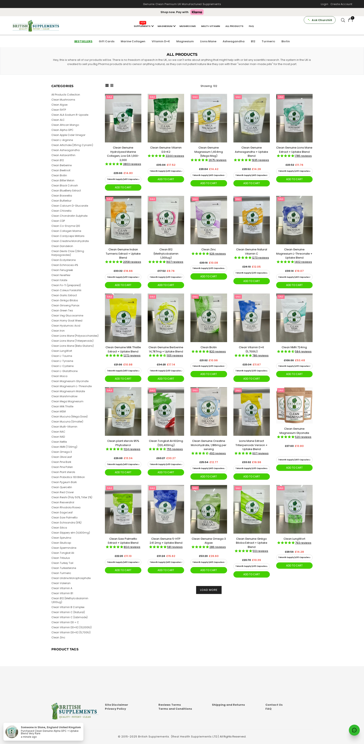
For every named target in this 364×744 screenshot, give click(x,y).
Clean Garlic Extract (64, 295)
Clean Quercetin (61, 487)
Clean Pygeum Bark (64, 482)
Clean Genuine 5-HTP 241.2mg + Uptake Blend (166, 541)
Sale (109, 97)
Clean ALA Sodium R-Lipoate (69, 115)
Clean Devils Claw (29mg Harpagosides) (67, 253)
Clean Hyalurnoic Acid (65, 325)
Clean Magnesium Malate (68, 391)
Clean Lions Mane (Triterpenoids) (72, 341)
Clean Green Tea (62, 310)
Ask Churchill (322, 20)
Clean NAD (58, 436)
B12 (253, 41)
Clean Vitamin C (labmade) (69, 617)
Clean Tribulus (60, 558)
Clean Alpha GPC (62, 130)
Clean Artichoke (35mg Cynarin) (72, 145)
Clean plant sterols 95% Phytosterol (123, 443)
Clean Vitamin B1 (62, 593)
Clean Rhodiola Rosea (65, 507)
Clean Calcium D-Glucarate (69, 205)
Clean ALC (58, 120)
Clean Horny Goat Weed (66, 320)
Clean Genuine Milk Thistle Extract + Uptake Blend (123, 349)
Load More (209, 590)
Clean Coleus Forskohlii (66, 290)
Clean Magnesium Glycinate (69, 381)
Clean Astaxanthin (63, 155)
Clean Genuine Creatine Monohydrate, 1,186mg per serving (208, 445)
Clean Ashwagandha (65, 150)
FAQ (251, 26)
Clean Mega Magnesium (67, 401)
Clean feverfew (60, 275)
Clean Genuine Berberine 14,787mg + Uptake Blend (166, 349)
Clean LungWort (294, 539)
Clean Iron (58, 330)
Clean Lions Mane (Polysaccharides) (75, 335)
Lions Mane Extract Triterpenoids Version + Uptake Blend (252, 445)
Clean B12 (57, 160)
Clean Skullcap (61, 543)
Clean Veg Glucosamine (67, 315)
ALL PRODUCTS (234, 26)
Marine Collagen (133, 41)
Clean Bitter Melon (62, 180)
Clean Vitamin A (61, 588)
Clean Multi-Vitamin (64, 426)
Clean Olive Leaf (61, 457)
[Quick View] (136, 104)
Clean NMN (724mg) (64, 447)
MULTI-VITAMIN (210, 26)
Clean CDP (58, 221)
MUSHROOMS (187, 26)
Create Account (341, 4)
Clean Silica (59, 527)
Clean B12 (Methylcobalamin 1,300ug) (165, 253)
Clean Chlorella (61, 211)
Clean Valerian (61, 583)
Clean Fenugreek (62, 270)
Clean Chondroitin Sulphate (69, 216)
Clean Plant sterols (63, 472)
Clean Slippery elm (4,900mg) (70, 532)
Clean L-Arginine (62, 140)
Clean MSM (58, 411)
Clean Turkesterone (63, 568)
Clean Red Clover (62, 492)
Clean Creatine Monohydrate (70, 241)
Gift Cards (106, 41)
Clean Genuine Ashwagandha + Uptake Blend (251, 152)
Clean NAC (58, 431)
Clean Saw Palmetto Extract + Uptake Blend (123, 541)
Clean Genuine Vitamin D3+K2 (166, 150)
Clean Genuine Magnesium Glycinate (294, 431)
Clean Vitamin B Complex (67, 607)
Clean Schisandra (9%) (66, 522)
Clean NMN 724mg (294, 347)
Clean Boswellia (61, 195)
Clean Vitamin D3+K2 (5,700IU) (71, 632)
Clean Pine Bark (61, 462)
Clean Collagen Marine (66, 231)
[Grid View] (107, 86)
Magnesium (185, 41)
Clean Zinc (208, 249)
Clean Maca (59, 376)
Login (324, 4)
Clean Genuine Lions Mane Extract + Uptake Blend (294, 150)
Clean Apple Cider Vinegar (68, 135)
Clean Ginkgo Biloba (64, 300)
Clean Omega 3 (61, 452)
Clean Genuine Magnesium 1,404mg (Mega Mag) (208, 152)
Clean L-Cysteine (62, 366)
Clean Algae (59, 104)
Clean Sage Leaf (62, 512)
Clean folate (59, 280)
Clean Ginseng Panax (65, 305)
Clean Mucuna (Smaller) (67, 421)
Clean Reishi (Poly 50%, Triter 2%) (71, 497)
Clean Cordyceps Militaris (67, 236)
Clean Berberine (61, 165)
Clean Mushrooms (63, 99)
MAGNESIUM (165, 26)
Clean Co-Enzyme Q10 (65, 226)
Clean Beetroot (60, 170)
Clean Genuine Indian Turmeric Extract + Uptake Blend (123, 253)
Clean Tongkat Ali (62, 553)
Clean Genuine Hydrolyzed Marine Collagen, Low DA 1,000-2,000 (123, 154)
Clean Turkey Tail (62, 563)
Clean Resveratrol (62, 502)
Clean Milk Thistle (62, 406)
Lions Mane (208, 41)
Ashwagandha (234, 41)
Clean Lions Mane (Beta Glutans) (72, 346)
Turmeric (268, 41)
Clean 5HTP (58, 110)
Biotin (285, 41)
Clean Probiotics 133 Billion (68, 477)
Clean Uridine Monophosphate (71, 578)
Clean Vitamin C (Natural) (68, 612)
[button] (114, 164)
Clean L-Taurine (61, 356)
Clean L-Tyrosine (62, 361)
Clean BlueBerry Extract (66, 190)
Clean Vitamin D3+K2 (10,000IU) (71, 627)
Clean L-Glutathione (64, 371)
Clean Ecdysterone (63, 260)
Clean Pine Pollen (62, 467)
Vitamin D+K (161, 41)
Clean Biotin (209, 347)
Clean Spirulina (61, 537)
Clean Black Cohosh (64, 185)
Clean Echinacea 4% (64, 265)
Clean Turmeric (61, 573)
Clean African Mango (65, 125)
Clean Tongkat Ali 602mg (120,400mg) (166, 443)
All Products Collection (65, 94)
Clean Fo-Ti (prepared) (66, 285)
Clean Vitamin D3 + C (65, 622)
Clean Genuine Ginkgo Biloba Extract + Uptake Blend (251, 543)
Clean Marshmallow (64, 396)
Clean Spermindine (63, 548)
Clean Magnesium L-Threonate (71, 386)
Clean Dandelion (62, 246)
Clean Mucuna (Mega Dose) (69, 416)
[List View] (112, 86)
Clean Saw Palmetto (64, 517)
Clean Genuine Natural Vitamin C (251, 251)
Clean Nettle (59, 442)
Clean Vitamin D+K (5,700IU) (251, 349)
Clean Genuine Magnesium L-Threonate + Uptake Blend (294, 253)
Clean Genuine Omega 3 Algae (209, 541)
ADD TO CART (123, 187)
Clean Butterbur (61, 200)
